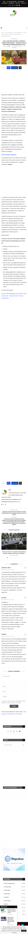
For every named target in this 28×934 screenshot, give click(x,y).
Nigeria (14, 904)
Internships (11, 3)
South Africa (14, 900)
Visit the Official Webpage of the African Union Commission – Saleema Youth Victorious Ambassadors (13, 296)
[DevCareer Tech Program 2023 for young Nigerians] (4, 911)
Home (4, 1)
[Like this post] (9, 67)
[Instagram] (14, 5)
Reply (25, 567)
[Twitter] (10, 5)
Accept (23, 930)
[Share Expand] (20, 67)
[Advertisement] (14, 20)
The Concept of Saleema (8, 154)
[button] (2, 545)
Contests (17, 3)
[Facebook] (8, 5)
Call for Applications (11, 1)
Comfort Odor (5, 567)
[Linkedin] (12, 5)
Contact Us (23, 3)
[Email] (19, 5)
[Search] (26, 28)
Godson (3, 634)
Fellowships (4, 3)
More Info (14, 932)
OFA (9, 46)
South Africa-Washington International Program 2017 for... (10, 920)
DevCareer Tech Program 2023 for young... (11, 911)
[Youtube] (19, 925)
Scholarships (21, 1)
